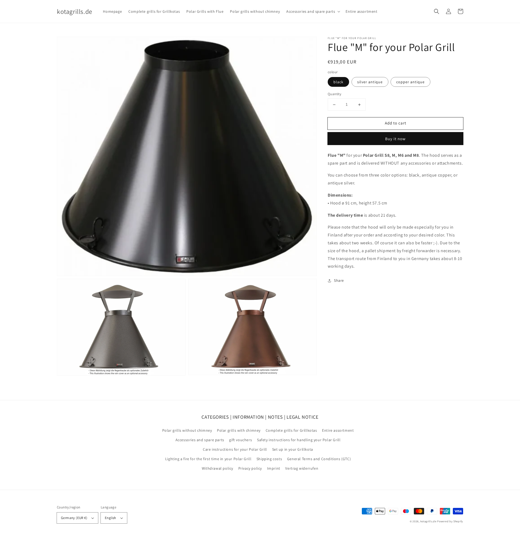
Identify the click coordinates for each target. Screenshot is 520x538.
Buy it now (395, 138)
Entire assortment (338, 430)
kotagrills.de (428, 521)
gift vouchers (240, 439)
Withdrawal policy (217, 468)
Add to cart (395, 123)
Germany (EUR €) (74, 517)
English (110, 517)
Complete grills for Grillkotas (291, 430)
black (338, 82)
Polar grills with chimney (239, 430)
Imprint (273, 468)
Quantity (334, 94)
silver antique (370, 82)
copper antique (410, 82)
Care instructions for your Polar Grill (235, 449)
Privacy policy (250, 468)
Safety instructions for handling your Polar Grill (298, 439)
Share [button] (339, 280)
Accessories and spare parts (200, 439)
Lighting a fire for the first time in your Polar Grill (208, 458)
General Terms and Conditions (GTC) (319, 458)
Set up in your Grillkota (292, 449)
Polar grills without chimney (187, 430)
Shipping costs (269, 458)
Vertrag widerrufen (301, 468)
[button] (437, 11)
